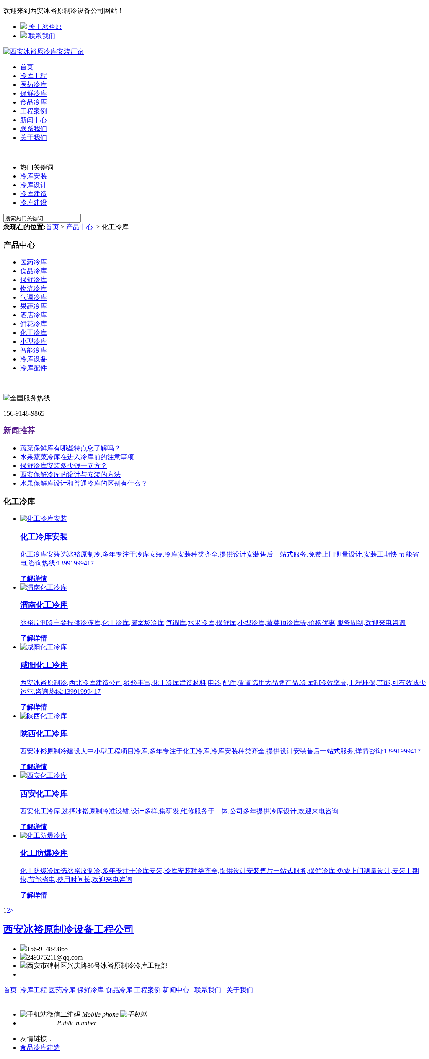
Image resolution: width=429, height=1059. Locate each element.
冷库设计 (33, 184)
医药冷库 (33, 84)
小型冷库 (33, 341)
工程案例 (33, 111)
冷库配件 (33, 367)
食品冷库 (33, 102)
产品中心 (79, 226)
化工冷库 (33, 332)
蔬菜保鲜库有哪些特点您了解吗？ (70, 448)
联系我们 (41, 35)
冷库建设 (33, 202)
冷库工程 (33, 75)
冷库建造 (33, 193)
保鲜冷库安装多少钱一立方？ (63, 465)
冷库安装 (33, 176)
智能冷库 (33, 350)
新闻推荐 (19, 430)
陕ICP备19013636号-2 (178, 998)
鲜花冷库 (33, 323)
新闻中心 (33, 119)
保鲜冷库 (33, 93)
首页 (27, 67)
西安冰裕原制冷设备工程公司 (68, 929)
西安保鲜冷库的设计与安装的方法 (70, 474)
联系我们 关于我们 (223, 990)
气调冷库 (33, 297)
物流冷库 (33, 288)
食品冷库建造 (40, 1047)
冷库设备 (33, 359)
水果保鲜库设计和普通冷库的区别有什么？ (83, 483)
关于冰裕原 (45, 26)
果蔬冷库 (33, 306)
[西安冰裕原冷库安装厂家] (43, 51)
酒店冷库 (33, 315)
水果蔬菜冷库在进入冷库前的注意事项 (77, 456)
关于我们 (33, 137)
